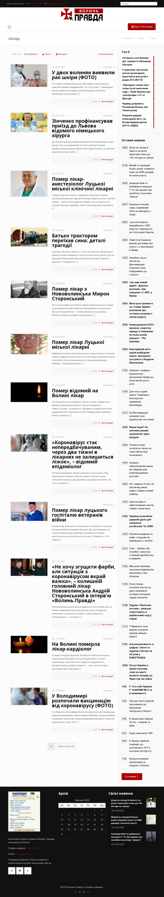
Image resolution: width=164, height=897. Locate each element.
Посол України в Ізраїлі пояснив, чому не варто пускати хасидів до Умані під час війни (140, 672)
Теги (47, 54)
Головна (127, 38)
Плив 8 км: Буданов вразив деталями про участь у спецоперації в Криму (141, 245)
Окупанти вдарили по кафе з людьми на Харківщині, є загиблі (141, 537)
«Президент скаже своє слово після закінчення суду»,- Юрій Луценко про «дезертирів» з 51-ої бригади (136, 92)
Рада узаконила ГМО (141, 733)
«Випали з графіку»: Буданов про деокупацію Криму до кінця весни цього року (141, 377)
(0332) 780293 (35, 3)
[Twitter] (84, 892)
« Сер (68, 839)
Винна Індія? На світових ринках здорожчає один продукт (139, 432)
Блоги (141, 38)
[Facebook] (75, 892)
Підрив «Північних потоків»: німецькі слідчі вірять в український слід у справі (140, 612)
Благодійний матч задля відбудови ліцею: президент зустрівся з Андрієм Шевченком (141, 356)
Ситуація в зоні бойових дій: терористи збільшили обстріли (136, 61)
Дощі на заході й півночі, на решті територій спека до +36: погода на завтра (141, 152)
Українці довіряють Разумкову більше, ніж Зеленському (135, 107)
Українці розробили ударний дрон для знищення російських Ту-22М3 (141, 521)
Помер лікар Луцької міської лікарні (78, 344)
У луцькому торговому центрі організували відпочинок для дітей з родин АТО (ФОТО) (135, 74)
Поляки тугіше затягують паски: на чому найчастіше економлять (140, 450)
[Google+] (80, 892)
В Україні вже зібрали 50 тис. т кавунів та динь (141, 722)
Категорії (31, 54)
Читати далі (107, 101)
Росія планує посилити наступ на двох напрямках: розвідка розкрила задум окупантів (140, 591)
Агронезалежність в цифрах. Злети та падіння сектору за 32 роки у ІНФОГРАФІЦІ (141, 651)
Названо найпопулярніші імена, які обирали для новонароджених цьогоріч (141, 469)
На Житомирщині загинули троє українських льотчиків (141, 416)
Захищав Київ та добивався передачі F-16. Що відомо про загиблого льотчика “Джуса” (140, 190)
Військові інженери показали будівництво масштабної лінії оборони (141, 571)
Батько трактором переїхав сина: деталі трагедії (79, 240)
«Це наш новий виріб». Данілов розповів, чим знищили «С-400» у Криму (140, 289)
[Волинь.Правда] (82, 14)
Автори (62, 54)
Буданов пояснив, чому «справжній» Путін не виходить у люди (140, 209)
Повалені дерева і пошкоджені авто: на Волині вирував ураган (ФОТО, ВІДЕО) (134, 120)
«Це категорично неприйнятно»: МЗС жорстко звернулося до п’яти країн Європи (141, 227)
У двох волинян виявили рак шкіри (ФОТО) (83, 75)
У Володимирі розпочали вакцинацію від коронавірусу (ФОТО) (82, 700)
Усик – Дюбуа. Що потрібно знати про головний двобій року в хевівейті (141, 553)
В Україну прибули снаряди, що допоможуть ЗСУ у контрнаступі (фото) (140, 745)
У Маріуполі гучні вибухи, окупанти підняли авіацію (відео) (138, 631)
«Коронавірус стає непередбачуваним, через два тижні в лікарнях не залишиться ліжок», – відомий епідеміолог (82, 454)
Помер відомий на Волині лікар (75, 393)
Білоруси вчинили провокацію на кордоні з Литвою (139, 762)
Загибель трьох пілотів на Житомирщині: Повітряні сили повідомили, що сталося (138, 266)
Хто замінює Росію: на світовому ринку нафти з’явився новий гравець (141, 489)
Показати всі (106, 54)
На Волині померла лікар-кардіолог (76, 646)
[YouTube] (88, 892)
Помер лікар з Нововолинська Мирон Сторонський (80, 294)
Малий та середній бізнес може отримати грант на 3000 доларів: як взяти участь (141, 170)
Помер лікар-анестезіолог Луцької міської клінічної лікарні (82, 184)
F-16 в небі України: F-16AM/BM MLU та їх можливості (140, 690)
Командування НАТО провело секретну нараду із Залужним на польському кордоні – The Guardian (141, 333)
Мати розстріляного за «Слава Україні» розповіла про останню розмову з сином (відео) (141, 310)
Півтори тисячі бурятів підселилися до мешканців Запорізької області (141, 706)
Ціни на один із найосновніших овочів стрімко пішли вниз (141, 505)
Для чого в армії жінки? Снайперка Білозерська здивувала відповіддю (139, 398)
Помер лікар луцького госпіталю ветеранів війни (79, 515)
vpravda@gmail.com (56, 3)
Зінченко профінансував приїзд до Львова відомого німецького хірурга (82, 128)
